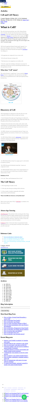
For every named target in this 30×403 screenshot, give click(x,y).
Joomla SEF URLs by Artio (4, 247)
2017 (6, 288)
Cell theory (24, 49)
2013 (6, 295)
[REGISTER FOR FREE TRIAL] (13, 262)
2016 (6, 290)
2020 (6, 284)
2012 (6, 296)
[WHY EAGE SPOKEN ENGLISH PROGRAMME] (13, 255)
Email (5, 21)
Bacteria (8, 36)
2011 (6, 298)
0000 (6, 301)
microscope (18, 137)
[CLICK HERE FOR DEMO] (13, 269)
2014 (6, 293)
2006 (6, 299)
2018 (6, 287)
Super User (26, 20)
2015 (6, 292)
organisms (3, 34)
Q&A (5, 3)
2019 (6, 285)
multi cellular (10, 37)
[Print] (2, 23)
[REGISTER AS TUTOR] (13, 276)
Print (2, 21)
